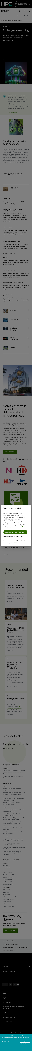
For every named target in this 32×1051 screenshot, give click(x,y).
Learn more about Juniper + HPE (12, 536)
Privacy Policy (5, 1041)
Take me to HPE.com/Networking (15, 532)
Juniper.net (17, 542)
